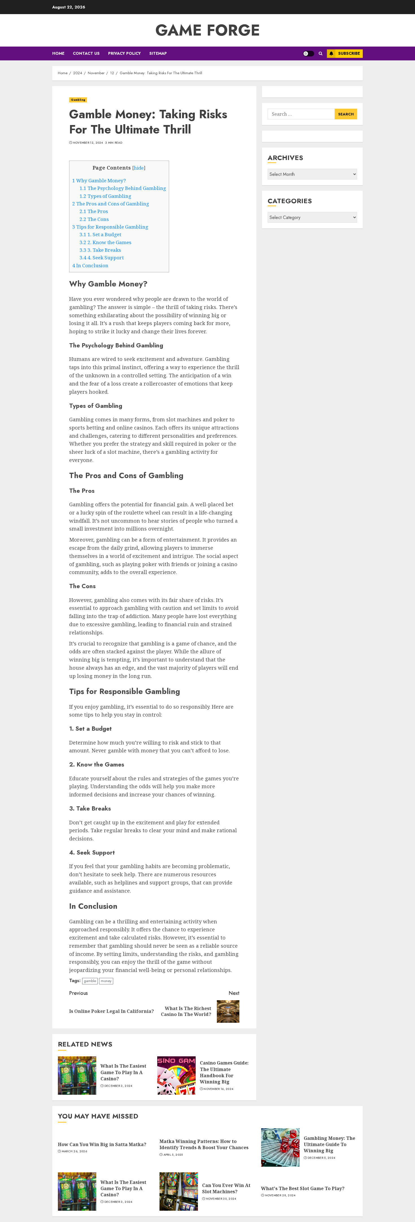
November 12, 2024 (88, 143)
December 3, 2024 (118, 1086)
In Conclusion (90, 265)
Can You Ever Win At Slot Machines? (226, 1188)
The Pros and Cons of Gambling (110, 203)
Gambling (78, 100)
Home (58, 53)
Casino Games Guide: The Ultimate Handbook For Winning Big (224, 1072)
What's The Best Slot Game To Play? (302, 1188)
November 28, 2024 (280, 1195)
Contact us (86, 53)
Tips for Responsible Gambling (110, 227)
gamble (90, 981)
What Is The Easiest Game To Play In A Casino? (123, 1072)
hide (139, 168)
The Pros (94, 211)
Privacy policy (124, 53)
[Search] (320, 53)
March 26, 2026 (74, 1151)
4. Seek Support (102, 257)
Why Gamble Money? (99, 180)
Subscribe (349, 53)
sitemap (158, 53)
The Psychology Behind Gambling (123, 188)
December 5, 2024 (321, 1158)
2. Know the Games (105, 242)
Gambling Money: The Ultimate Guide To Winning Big (329, 1144)
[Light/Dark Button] (308, 53)
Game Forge (207, 30)
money (106, 981)
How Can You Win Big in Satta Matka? (102, 1144)
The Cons (94, 219)
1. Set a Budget (100, 234)
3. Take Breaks (100, 250)
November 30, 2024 (221, 1199)
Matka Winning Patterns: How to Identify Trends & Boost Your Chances (204, 1144)
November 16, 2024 (218, 1089)
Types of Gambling (105, 196)
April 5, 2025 (173, 1155)
